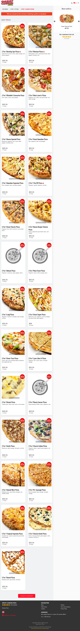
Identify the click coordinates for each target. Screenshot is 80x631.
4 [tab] (68, 31)
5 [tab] (70, 31)
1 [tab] (61, 31)
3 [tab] (65, 31)
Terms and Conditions (65, 607)
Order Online (44, 607)
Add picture (22, 26)
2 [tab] (63, 31)
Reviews (62, 605)
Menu (42, 605)
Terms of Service (42, 628)
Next (79, 21)
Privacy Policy (64, 608)
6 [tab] (72, 31)
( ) (76, 3)
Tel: (46, 616)
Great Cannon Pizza (9, 603)
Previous (54, 21)
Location (43, 608)
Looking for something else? (26, 596)
